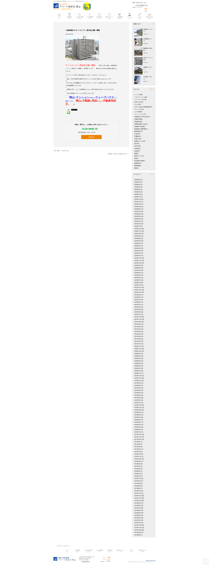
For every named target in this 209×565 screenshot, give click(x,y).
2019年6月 (137, 390)
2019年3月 (137, 398)
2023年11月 (137, 260)
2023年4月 (137, 277)
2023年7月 (137, 270)
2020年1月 (137, 373)
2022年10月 (137, 292)
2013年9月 (137, 532)
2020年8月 (137, 356)
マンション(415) (139, 109)
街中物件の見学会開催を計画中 (120, 154)
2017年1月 (137, 451)
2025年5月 (137, 216)
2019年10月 (137, 380)
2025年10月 (137, 204)
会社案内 (69, 17)
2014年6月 (137, 510)
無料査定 (91, 137)
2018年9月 (137, 412)
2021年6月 (137, 331)
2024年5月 (137, 246)
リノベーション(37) (140, 114)
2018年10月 (137, 410)
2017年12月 (137, 434)
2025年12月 (137, 199)
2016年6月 (137, 469)
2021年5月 (137, 334)
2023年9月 (137, 265)
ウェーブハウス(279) (140, 99)
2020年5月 (137, 363)
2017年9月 (137, 442)
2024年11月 (137, 231)
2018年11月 (137, 407)
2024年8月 (137, 238)
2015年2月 (137, 491)
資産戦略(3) (137, 166)
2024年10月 (137, 233)
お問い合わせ (149, 17)
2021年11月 (137, 319)
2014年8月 (137, 505)
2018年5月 (137, 422)
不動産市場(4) (138, 119)
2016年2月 (137, 474)
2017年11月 (137, 437)
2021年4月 (137, 336)
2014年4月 (137, 515)
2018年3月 (137, 427)
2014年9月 (137, 503)
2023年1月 (137, 285)
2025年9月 (137, 206)
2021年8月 (137, 327)
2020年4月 (137, 366)
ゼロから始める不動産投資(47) (143, 107)
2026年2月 (137, 194)
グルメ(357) (137, 104)
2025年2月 (137, 224)
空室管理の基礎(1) (139, 161)
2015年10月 (137, 481)
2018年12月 (137, 405)
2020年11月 (137, 349)
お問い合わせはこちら (139, 2)
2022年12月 (137, 287)
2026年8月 (137, 179)
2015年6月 (137, 488)
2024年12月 (137, 228)
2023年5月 (137, 275)
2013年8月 (137, 535)
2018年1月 (137, 432)
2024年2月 (137, 253)
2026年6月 (137, 184)
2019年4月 (137, 395)
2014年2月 (137, 520)
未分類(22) (137, 148)
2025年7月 (137, 211)
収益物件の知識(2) (139, 126)
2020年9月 (137, 353)
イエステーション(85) (140, 97)
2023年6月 (137, 273)
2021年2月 (137, 341)
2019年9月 (137, 383)
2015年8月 (137, 486)
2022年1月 (137, 314)
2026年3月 (137, 192)
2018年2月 (137, 429)
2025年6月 (137, 214)
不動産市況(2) (138, 121)
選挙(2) (136, 168)
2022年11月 (137, 290)
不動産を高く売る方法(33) (142, 117)
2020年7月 (137, 358)
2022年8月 (137, 297)
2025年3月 (137, 221)
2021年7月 (137, 329)
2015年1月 (137, 493)
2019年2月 (137, 400)
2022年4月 (137, 307)
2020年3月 (137, 368)
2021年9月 (137, 324)
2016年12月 (137, 454)
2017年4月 (137, 444)
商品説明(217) (138, 131)
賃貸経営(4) (137, 163)
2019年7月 (137, 388)
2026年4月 (137, 189)
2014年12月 (137, 496)
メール (104, 559)
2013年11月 (137, 527)
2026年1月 (137, 197)
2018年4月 (137, 425)
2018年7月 (137, 417)
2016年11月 (137, 456)
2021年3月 (137, 339)
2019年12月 (137, 376)
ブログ (139, 17)
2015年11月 (137, 478)
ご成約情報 (119, 17)
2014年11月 (137, 498)
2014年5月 (137, 513)
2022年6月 (137, 302)
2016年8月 (137, 464)
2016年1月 (137, 476)
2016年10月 (137, 459)
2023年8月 (137, 268)
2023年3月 (137, 280)
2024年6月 (137, 243)
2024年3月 (137, 251)
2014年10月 (137, 500)
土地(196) (137, 134)
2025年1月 (137, 226)
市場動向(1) (137, 136)
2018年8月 (137, 415)
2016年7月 (137, 466)
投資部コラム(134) (139, 141)
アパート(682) (138, 94)
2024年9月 (137, 236)
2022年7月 (137, 300)
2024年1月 (137, 255)
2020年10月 (137, 351)
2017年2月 (137, 449)
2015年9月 (137, 483)
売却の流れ (99, 17)
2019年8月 (137, 385)
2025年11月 (137, 202)
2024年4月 (137, 248)
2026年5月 (137, 187)
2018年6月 (137, 420)
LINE (146, 11)
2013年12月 (137, 525)
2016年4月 (137, 471)
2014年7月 (137, 508)
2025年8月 (137, 209)
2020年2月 (137, 371)
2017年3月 (137, 447)
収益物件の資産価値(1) (141, 129)
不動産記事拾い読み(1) (141, 124)
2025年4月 (137, 219)
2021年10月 (137, 322)
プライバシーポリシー (63, 546)
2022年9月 (137, 295)
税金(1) (136, 158)
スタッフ (129, 17)
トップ (59, 17)
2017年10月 (137, 439)
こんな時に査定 (79, 17)
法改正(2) (137, 151)
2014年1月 (137, 523)
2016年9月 (137, 461)
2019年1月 (137, 402)
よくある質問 (89, 17)
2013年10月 (137, 530)
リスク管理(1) (138, 112)
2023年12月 (137, 258)
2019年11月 (137, 378)
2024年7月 (137, 241)
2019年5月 (137, 393)
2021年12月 (137, 317)
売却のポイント (109, 17)
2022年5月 (137, 304)
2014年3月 (137, 518)
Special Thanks (65, 150)
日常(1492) (137, 146)
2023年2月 (137, 282)
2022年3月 (137, 309)
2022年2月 (137, 312)
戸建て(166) (137, 139)
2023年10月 (137, 263)
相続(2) (136, 153)
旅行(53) (136, 143)
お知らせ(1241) (138, 102)
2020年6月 (137, 361)
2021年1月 (137, 344)
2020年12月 (137, 346)
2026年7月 (137, 182)
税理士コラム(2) (139, 156)
